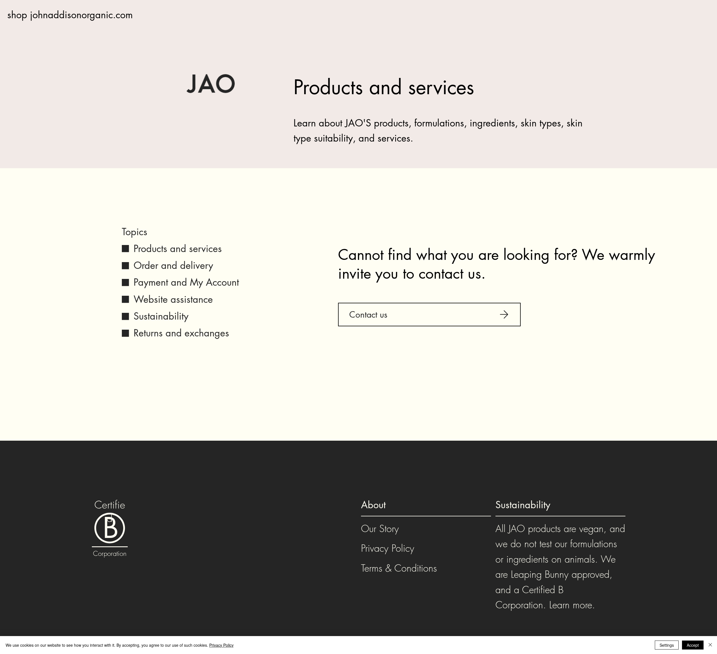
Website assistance (173, 299)
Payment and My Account (186, 282)
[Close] (710, 645)
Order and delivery (173, 265)
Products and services (178, 248)
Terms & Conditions (399, 567)
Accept (693, 645)
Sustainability (161, 316)
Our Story (380, 528)
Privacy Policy (387, 548)
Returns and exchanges (181, 333)
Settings (667, 645)
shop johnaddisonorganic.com (70, 14)
